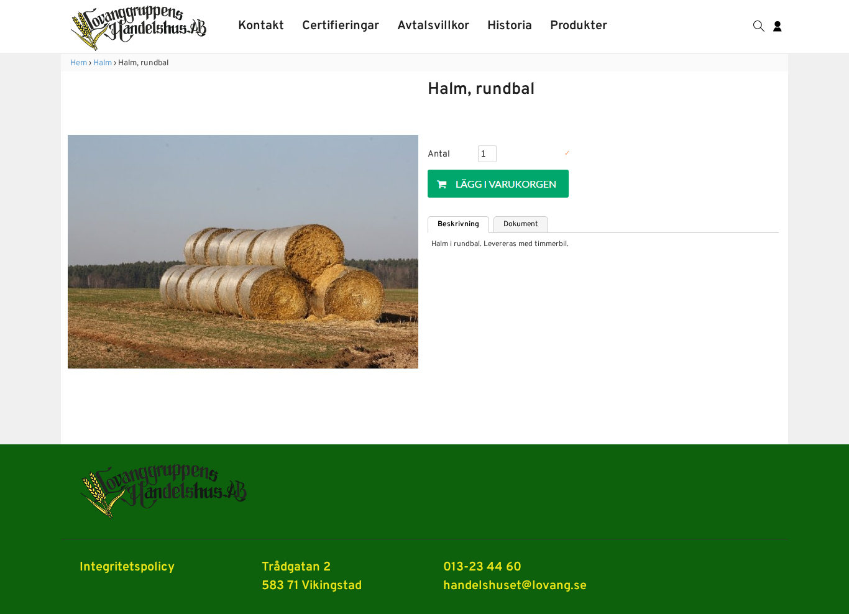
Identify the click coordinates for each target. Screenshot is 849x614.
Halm (102, 63)
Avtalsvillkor (433, 26)
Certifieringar (340, 26)
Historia (509, 26)
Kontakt (261, 26)
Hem (78, 63)
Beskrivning (458, 224)
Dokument (520, 224)
